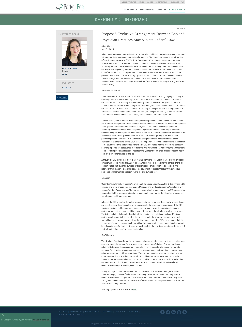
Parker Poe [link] (71, 6)
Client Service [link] (130, 9)
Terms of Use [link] (76, 312)
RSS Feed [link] (184, 312)
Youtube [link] (179, 312)
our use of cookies (41, 320)
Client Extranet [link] (162, 2)
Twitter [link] (168, 312)
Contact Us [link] (120, 312)
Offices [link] (141, 2)
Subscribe (62, 98)
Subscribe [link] (175, 2)
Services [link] (162, 9)
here (135, 289)
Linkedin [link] (173, 312)
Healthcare (66, 88)
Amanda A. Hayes (69, 68)
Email (64, 74)
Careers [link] (150, 2)
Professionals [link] (147, 9)
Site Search (183, 2)
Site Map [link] (63, 312)
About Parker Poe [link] (129, 2)
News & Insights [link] (177, 9)
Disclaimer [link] (107, 312)
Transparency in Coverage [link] (71, 315)
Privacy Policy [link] (92, 312)
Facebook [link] (162, 312)
